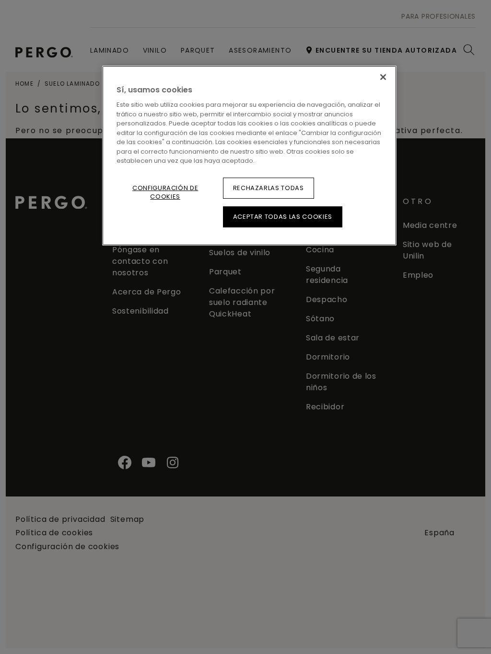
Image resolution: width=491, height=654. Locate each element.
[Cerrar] (383, 77)
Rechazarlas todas (268, 187)
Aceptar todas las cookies (282, 216)
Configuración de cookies (165, 192)
